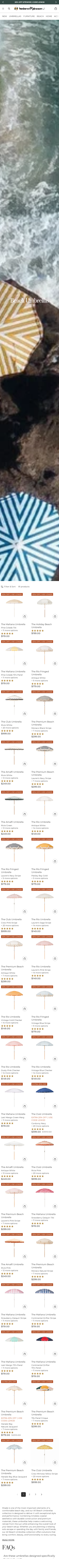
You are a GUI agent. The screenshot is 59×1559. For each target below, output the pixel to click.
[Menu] (3, 8)
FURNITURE (29, 16)
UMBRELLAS (15, 16)
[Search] (9, 9)
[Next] (42, 1494)
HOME (49, 16)
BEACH (40, 16)
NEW (4, 16)
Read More (8, 1540)
